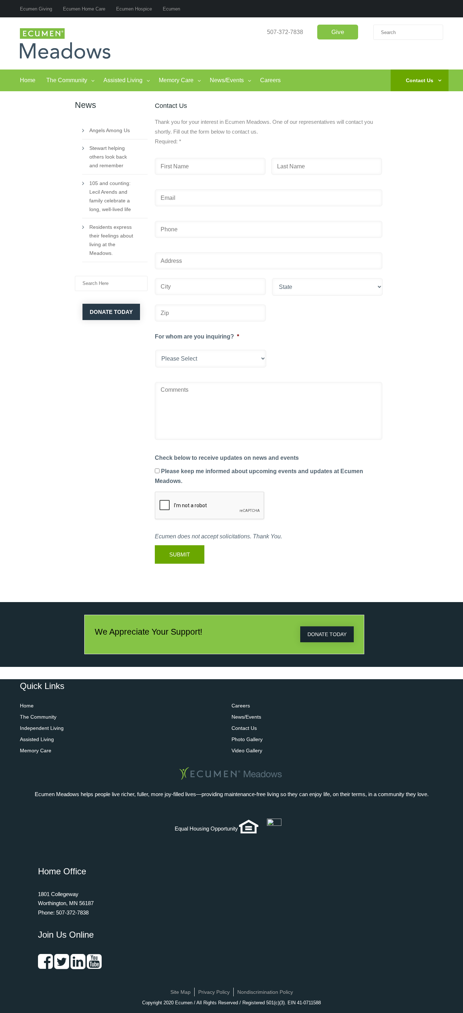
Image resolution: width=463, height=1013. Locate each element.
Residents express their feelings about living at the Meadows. (111, 240)
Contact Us (419, 80)
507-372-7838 (285, 32)
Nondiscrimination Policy (265, 992)
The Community (66, 80)
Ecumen (171, 9)
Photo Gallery (247, 739)
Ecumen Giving (36, 9)
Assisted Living (123, 80)
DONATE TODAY (327, 634)
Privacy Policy (214, 992)
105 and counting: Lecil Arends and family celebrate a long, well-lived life (110, 196)
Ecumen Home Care (84, 9)
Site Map (180, 992)
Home (27, 80)
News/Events (227, 80)
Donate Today (111, 312)
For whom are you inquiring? (197, 336)
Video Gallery (247, 750)
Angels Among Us (109, 130)
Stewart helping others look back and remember (108, 156)
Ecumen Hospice (134, 9)
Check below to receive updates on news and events (227, 458)
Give (337, 32)
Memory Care (176, 80)
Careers (270, 80)
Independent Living (42, 728)
